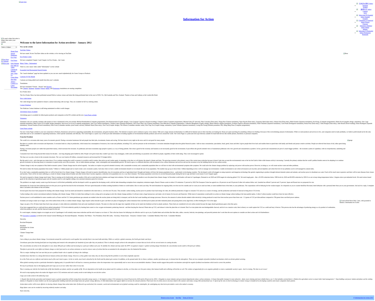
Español (365, 19)
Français (365, 24)
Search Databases (14, 54)
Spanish (37, 88)
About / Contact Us (14, 82)
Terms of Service (188, 298)
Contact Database (25, 105)
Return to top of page (167, 298)
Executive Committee (29, 216)
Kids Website (15, 63)
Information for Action (198, 19)
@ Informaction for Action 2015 (363, 298)
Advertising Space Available (29, 112)
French (43, 88)
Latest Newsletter (14, 86)
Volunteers (23, 118)
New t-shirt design (25, 98)
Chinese (25, 88)
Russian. (49, 86)
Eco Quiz (14, 57)
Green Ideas (14, 77)
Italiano (365, 29)
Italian (47, 88)
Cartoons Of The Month (27, 77)
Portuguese (56, 88)
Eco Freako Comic (26, 57)
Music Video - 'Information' (28, 63)
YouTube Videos (25, 50)
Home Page (14, 51)
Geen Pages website (90, 115)
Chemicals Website (14, 70)
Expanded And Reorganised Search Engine (33, 70)
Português (365, 34)
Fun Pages (14, 60)
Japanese (31, 88)
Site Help (14, 79)
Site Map (178, 298)
